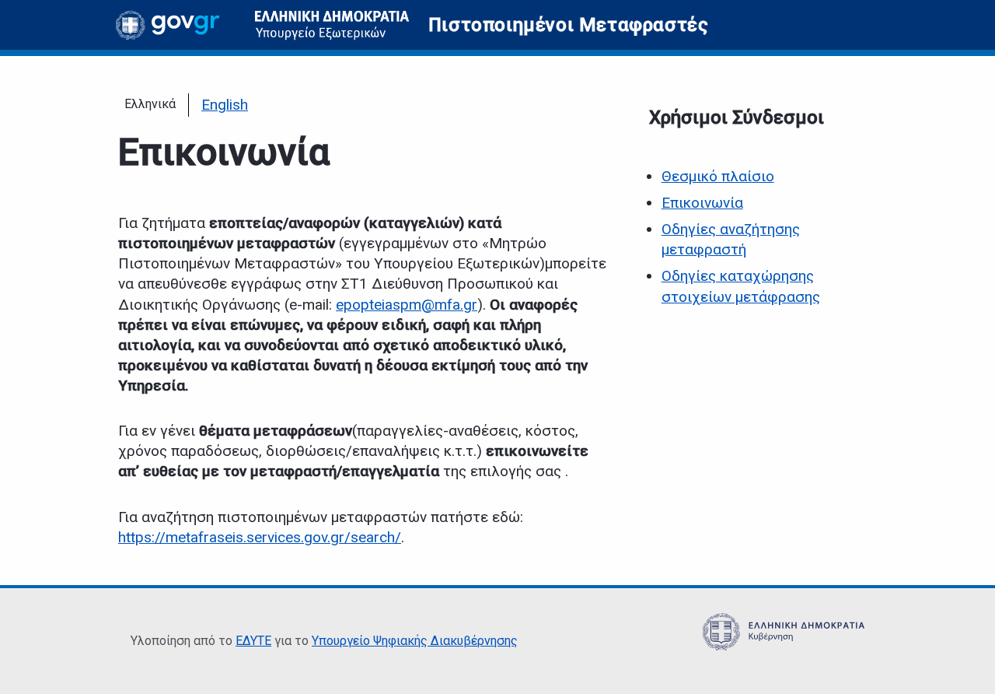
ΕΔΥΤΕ (253, 640)
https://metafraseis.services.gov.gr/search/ (259, 537)
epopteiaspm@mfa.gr (406, 305)
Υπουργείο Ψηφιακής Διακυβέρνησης (415, 640)
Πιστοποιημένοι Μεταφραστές (568, 25)
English (224, 105)
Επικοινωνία (702, 203)
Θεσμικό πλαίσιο (718, 176)
